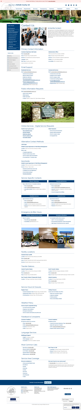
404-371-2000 (25, 391)
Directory (10, 61)
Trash (10, 70)
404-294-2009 (54, 281)
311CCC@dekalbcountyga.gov (28, 390)
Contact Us (11, 46)
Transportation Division (12, 48)
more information (51, 1)
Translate (71, 401)
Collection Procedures (13, 34)
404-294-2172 (27, 272)
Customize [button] (65, 407)
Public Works (11, 25)
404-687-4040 (26, 258)
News (76, 8)
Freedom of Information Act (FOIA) (39, 391)
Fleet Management (11, 28)
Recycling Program (12, 44)
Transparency (43, 8)
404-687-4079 (54, 272)
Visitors (68, 8)
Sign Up (48, 382)
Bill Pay (10, 55)
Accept (77, 407)
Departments (27, 8)
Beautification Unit (12, 39)
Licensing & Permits (12, 65)
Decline (74, 407)
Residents (59, 8)
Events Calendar (12, 63)
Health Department (50, 390)
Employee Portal (36, 393)
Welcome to (19, 5)
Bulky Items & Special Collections (13, 42)
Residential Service (12, 37)
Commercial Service (12, 35)
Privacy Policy (36, 392)
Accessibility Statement (38, 388)
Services (35, 8)
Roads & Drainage (11, 30)
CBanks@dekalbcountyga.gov (32, 202)
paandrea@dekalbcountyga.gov (30, 91)
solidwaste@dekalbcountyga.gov (30, 71)
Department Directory (37, 390)
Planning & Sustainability (13, 68)
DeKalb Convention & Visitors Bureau (53, 388)
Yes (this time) (13, 399)
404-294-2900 (26, 53)
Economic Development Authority (52, 389)
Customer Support (12, 59)
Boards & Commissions (13, 57)
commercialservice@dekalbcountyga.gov (59, 71)
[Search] (71, 20)
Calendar (68, 394)
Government (19, 8)
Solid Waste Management (13, 32)
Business (52, 8)
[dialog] (71, 406)
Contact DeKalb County (38, 389)
